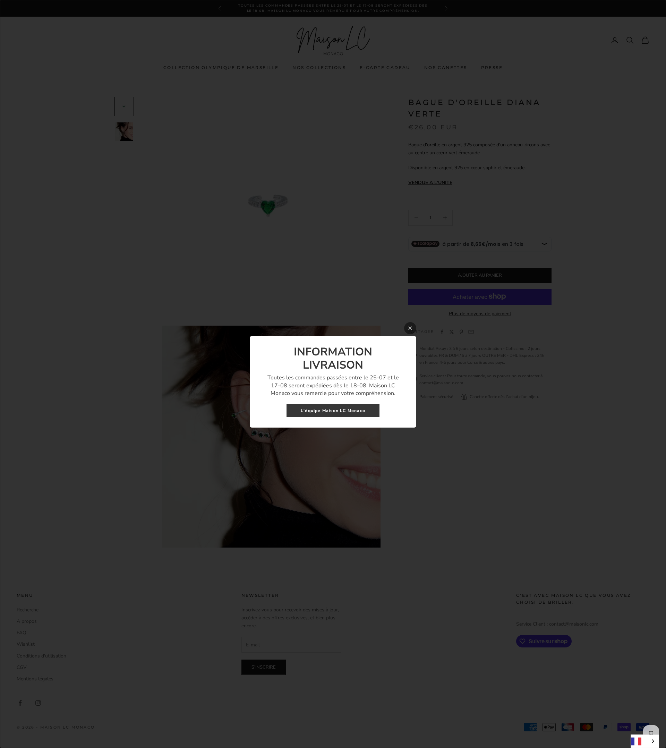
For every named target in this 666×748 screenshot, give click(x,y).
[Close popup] (410, 328)
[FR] (645, 741)
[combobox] (645, 741)
